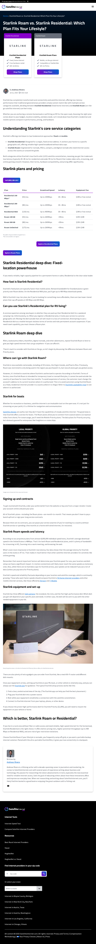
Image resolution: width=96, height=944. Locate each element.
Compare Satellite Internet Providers (20, 829)
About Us (40, 936)
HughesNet (9, 853)
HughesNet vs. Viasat (13, 859)
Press (48, 936)
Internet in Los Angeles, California (18, 918)
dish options (30, 594)
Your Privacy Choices (28, 936)
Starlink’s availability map (75, 385)
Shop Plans (17, 72)
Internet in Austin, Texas (14, 907)
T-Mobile (53, 581)
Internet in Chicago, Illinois (16, 924)
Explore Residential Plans (48, 244)
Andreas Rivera (18, 89)
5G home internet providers (68, 578)
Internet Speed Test (13, 823)
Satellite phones (9, 412)
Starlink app (20, 685)
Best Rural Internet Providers (16, 842)
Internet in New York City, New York (19, 902)
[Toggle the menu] (92, 6)
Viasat (7, 848)
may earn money (8, 1)
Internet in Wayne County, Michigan (19, 896)
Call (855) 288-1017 (11, 180)
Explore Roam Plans (12, 253)
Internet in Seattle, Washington (17, 913)
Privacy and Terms (61, 934)
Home (5, 16)
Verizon (43, 581)
